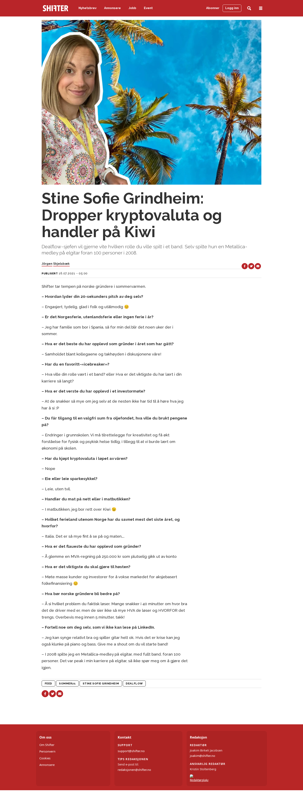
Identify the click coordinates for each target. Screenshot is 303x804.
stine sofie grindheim (101, 683)
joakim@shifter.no (202, 756)
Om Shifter (46, 745)
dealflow (134, 683)
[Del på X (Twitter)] (251, 266)
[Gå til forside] (55, 8)
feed (48, 683)
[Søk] (249, 8)
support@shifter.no (131, 751)
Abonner (212, 8)
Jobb (132, 8)
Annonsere (112, 8)
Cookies (44, 758)
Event (148, 8)
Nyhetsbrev (87, 8)
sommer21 (67, 683)
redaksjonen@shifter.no (134, 770)
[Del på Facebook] (245, 266)
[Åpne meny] (261, 8)
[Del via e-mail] (258, 266)
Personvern (47, 751)
